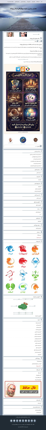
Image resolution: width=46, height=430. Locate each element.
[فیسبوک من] (29, 420)
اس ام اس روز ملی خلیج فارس (36, 156)
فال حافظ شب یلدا (38, 377)
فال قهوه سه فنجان (38, 189)
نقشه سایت (20, 427)
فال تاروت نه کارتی (38, 343)
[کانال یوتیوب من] (14, 420)
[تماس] (23, 420)
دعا (40, 214)
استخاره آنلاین (17, 1)
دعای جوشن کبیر (38, 212)
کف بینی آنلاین (39, 198)
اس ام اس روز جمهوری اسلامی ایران (35, 165)
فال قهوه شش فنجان (38, 191)
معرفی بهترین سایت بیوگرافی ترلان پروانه (23, 8)
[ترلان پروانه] (23, 34)
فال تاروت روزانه (38, 323)
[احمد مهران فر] (36, 34)
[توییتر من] (20, 420)
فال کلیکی (39, 221)
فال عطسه (39, 403)
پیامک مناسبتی (23, 1)
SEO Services (39, 361)
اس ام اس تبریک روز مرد (37, 163)
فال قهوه (39, 186)
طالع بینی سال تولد (38, 316)
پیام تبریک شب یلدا (38, 379)
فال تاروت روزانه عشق (37, 350)
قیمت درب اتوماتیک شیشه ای (36, 363)
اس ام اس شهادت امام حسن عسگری (35, 154)
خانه (41, 1)
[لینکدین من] (11, 420)
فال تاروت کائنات (38, 329)
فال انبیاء (39, 179)
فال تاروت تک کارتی (38, 332)
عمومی (36, 146)
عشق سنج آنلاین (38, 228)
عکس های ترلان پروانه (34, 38)
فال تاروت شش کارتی (37, 341)
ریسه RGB (39, 235)
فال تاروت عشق (38, 347)
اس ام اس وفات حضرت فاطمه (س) (36, 161)
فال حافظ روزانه (38, 375)
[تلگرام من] (32, 420)
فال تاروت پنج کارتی (38, 338)
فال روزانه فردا (38, 412)
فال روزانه (28, 1)
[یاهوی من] (35, 420)
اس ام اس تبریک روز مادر (37, 159)
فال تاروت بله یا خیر (38, 352)
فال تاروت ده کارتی (38, 345)
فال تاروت (33, 1)
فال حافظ (38, 1)
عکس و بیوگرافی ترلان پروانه (23, 59)
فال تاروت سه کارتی (38, 334)
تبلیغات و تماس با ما (10, 1)
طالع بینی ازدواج (38, 205)
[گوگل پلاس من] (17, 420)
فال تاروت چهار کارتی (37, 336)
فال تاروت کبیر (38, 325)
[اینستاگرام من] (26, 420)
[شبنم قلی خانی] (10, 34)
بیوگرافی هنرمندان (38, 410)
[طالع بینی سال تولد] (23, 307)
